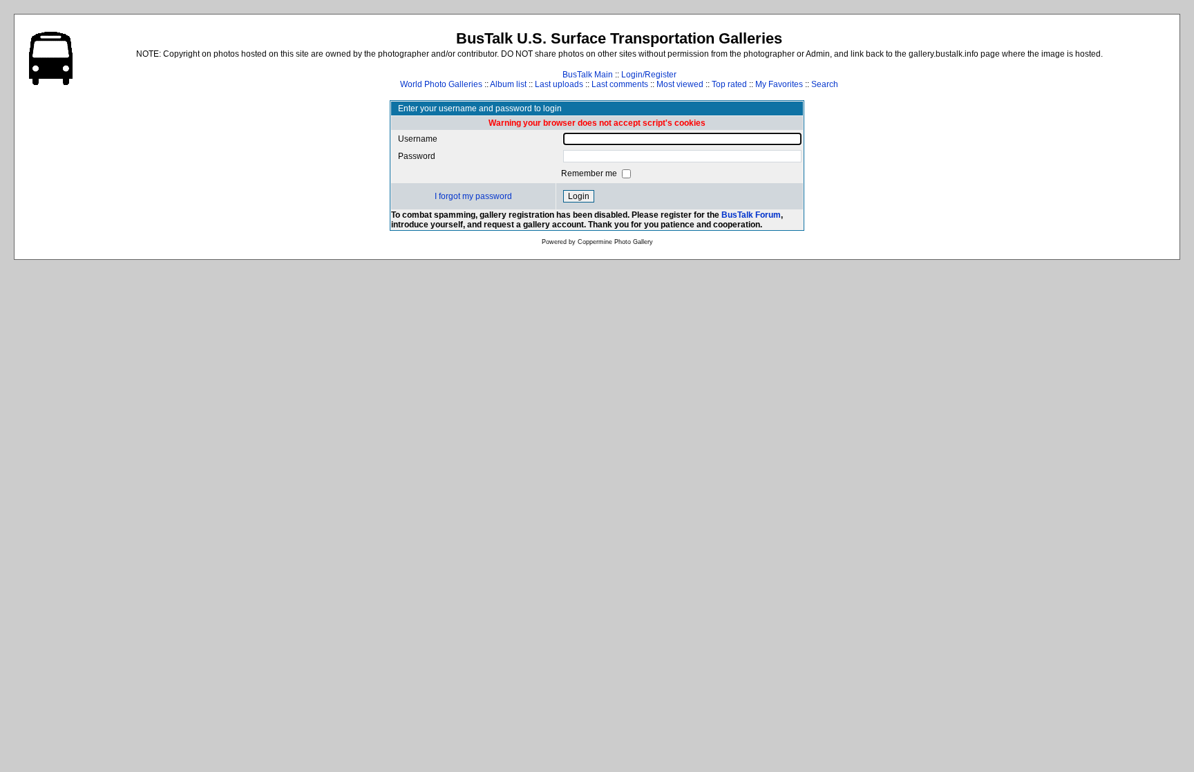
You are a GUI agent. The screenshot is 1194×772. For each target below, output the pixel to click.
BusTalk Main (587, 74)
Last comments (619, 84)
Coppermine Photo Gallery (615, 241)
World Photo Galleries (441, 84)
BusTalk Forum (751, 215)
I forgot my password (473, 196)
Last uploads (559, 84)
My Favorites (779, 84)
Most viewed (679, 84)
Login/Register (648, 74)
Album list (508, 84)
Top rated (729, 84)
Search (824, 84)
